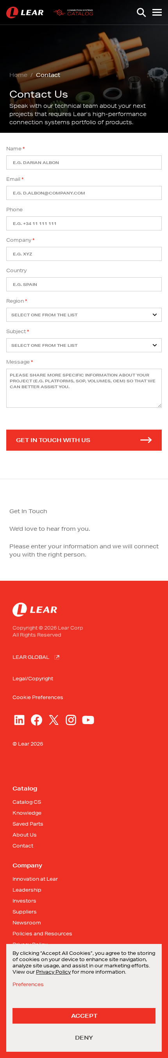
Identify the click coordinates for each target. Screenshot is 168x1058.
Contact (23, 845)
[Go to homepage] (51, 12)
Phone (14, 209)
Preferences (28, 984)
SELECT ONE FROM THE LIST (44, 315)
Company (18, 240)
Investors (24, 900)
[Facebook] (36, 720)
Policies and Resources (42, 933)
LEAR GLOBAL (31, 657)
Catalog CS (27, 802)
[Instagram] (71, 720)
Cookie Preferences (38, 697)
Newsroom (27, 922)
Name (13, 148)
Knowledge (27, 813)
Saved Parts (28, 824)
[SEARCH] (141, 12)
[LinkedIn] (19, 720)
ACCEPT (84, 1015)
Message (18, 362)
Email (13, 179)
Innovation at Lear (35, 879)
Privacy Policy (53, 972)
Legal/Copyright (33, 678)
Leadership (27, 890)
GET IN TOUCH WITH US (53, 440)
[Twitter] (54, 720)
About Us (25, 834)
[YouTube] (88, 720)
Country (16, 270)
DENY (84, 1037)
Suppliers (25, 911)
